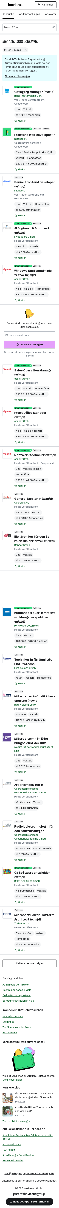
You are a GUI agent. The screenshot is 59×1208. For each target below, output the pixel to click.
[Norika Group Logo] (29, 1195)
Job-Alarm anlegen (31, 344)
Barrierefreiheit (27, 1180)
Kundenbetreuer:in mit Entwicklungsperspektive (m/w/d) (35, 617)
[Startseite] (17, 4)
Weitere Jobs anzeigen (30, 963)
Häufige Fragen (13, 1173)
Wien (19, 246)
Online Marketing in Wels (17, 995)
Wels (34, 41)
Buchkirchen (10, 1032)
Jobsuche (8, 14)
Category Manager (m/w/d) (34, 92)
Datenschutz (9, 1180)
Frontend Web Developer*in (34, 135)
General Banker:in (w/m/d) (33, 499)
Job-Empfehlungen (29, 14)
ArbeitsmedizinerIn (28, 785)
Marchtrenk (22, 512)
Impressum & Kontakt (35, 1173)
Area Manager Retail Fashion (19, 1155)
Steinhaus (8, 1021)
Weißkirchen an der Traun (17, 1027)
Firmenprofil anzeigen (17, 76)
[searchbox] (29, 27)
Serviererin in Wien (13, 1160)
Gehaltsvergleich (12, 1079)
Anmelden (47, 4)
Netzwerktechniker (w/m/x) (35, 455)
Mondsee (21, 714)
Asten (19, 677)
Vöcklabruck (23, 802)
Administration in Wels (16, 984)
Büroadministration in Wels (18, 1000)
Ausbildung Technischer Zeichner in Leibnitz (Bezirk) (28, 1137)
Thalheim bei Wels (13, 1016)
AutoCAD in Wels (12, 1144)
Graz (30, 933)
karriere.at (37, 1129)
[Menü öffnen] (4, 4)
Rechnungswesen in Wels (17, 990)
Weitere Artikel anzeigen (17, 1121)
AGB (51, 1173)
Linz (18, 109)
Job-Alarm (50, 14)
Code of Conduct (46, 1180)
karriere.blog (11, 1087)
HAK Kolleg (9, 1149)
